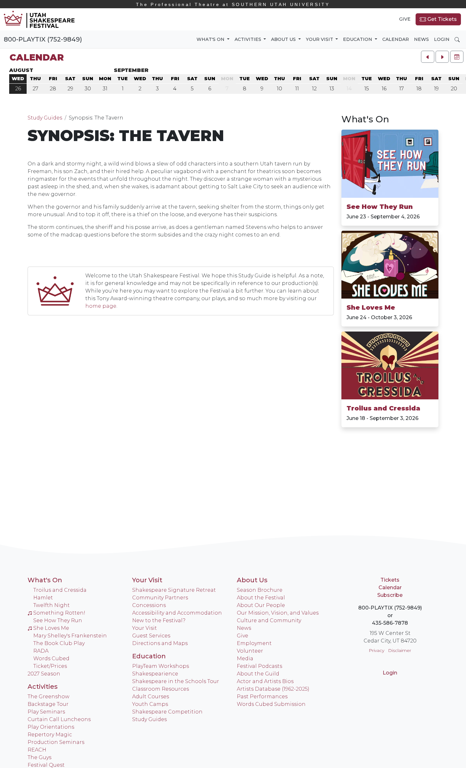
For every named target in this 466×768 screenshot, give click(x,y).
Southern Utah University (233, 4)
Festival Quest (46, 765)
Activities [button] (248, 39)
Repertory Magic (50, 735)
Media (245, 658)
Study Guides (45, 118)
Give (405, 19)
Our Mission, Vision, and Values (278, 613)
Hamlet (43, 598)
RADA (41, 651)
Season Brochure (259, 590)
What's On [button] (211, 39)
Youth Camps (150, 704)
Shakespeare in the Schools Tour (175, 681)
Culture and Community (269, 620)
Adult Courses (150, 697)
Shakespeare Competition (167, 712)
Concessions (149, 605)
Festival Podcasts (259, 666)
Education (149, 656)
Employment (254, 643)
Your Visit (147, 580)
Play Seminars (46, 712)
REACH (37, 750)
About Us (252, 580)
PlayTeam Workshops (160, 666)
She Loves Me (370, 307)
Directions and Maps (160, 643)
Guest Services (151, 636)
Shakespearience (155, 674)
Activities (43, 686)
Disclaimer (399, 650)
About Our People (261, 605)
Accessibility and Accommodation (177, 613)
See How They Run (379, 206)
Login (442, 39)
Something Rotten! (59, 613)
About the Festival (261, 598)
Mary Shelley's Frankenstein (70, 636)
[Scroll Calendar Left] (427, 57)
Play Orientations (51, 727)
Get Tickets (441, 19)
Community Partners (160, 598)
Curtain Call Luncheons (59, 719)
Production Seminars (56, 742)
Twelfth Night (51, 605)
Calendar (395, 39)
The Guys (39, 757)
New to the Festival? (158, 620)
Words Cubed (51, 658)
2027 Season (44, 674)
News (421, 39)
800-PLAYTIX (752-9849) (43, 39)
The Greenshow (48, 697)
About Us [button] (284, 39)
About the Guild (258, 674)
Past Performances (262, 697)
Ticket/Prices (50, 666)
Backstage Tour (48, 704)
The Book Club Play (59, 643)
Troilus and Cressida (383, 408)
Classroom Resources (160, 689)
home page (100, 306)
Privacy (376, 650)
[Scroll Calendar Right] (442, 57)
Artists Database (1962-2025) (273, 689)
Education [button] (358, 39)
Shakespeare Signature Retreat (174, 590)
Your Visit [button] (320, 39)
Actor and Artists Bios (265, 681)
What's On (365, 119)
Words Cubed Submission (271, 704)
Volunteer (250, 651)
